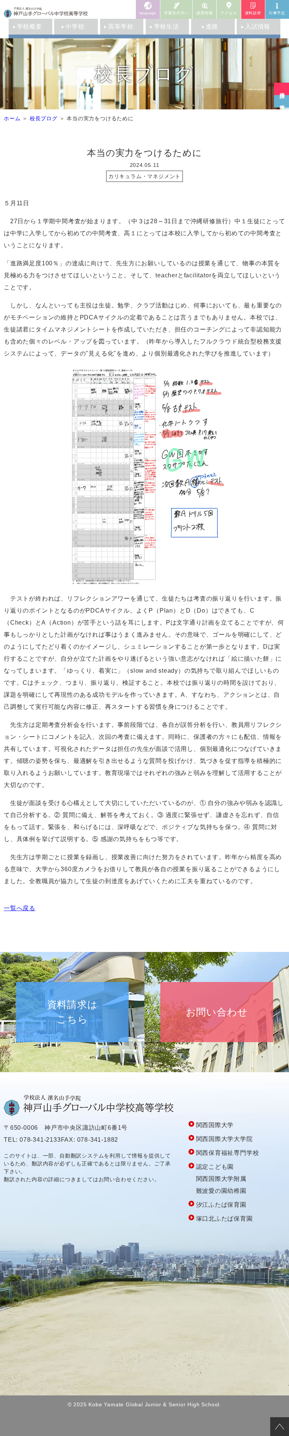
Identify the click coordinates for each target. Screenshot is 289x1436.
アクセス (229, 13)
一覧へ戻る (19, 908)
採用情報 (204, 13)
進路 (212, 26)
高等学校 (120, 26)
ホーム (12, 118)
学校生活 (166, 26)
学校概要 (29, 26)
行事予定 (277, 13)
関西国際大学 (215, 1125)
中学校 (74, 26)
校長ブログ (44, 118)
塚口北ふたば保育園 (224, 1218)
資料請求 (253, 13)
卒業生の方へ (176, 13)
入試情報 (257, 26)
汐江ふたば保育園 (221, 1204)
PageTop (279, 1426)
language (148, 13)
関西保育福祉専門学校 (227, 1153)
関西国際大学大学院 (224, 1139)
